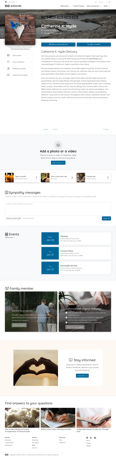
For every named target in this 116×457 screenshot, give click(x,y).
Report (107, 129)
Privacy (88, 443)
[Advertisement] (76, 116)
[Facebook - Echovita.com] (87, 438)
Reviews (88, 446)
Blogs (33, 445)
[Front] (13, 6)
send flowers (94, 59)
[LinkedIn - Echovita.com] (95, 438)
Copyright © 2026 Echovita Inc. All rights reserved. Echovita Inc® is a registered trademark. (34, 455)
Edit (109, 17)
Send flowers (8, 445)
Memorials (35, 440)
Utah (57, 33)
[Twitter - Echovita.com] (91, 438)
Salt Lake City (49, 33)
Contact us (101, 2)
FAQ (95, 2)
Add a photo (57, 163)
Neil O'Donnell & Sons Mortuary (20, 49)
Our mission (35, 442)
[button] (11, 2)
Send (105, 218)
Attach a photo (12, 218)
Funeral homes (78, 6)
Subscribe (81, 376)
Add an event (9, 237)
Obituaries (64, 6)
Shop (106, 6)
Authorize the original (75, 327)
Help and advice (93, 6)
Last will (34, 448)
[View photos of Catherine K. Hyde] (20, 30)
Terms (88, 440)
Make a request (19, 325)
